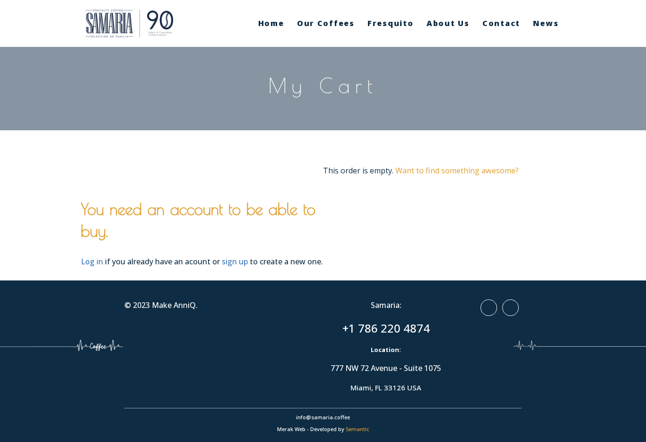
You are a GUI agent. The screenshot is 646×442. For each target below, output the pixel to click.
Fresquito (390, 23)
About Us (448, 23)
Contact (501, 23)
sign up (235, 261)
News (546, 23)
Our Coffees (326, 23)
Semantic (357, 429)
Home (271, 23)
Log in (92, 261)
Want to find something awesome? (457, 170)
